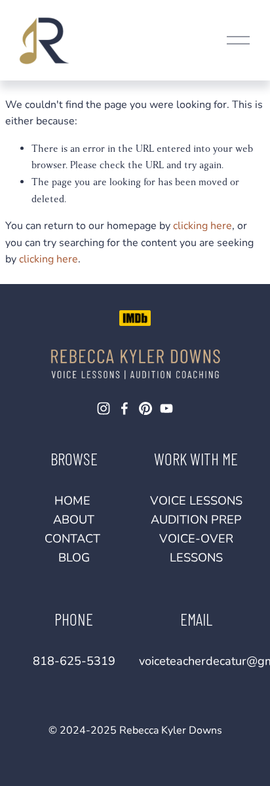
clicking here (202, 226)
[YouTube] (166, 408)
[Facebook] (124, 408)
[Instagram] (103, 408)
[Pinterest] (145, 408)
